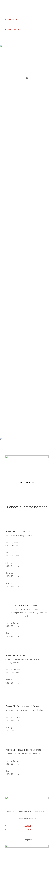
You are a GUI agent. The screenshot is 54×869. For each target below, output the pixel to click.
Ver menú (14, 119)
